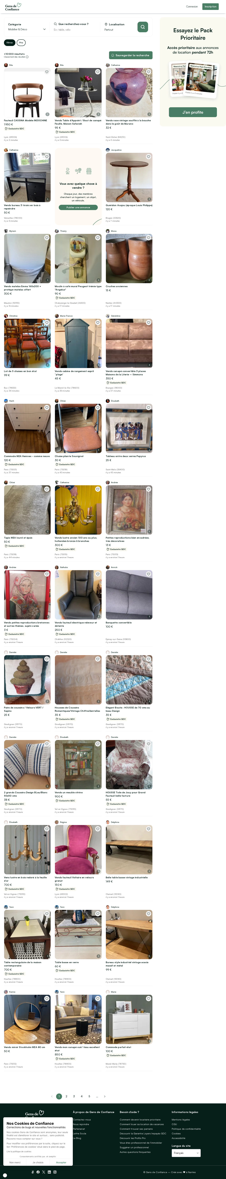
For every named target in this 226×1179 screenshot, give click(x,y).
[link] (105, 1096)
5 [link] (89, 1096)
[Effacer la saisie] (94, 29)
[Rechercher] (142, 27)
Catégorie (14, 24)
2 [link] (66, 1096)
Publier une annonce (78, 207)
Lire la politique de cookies (19, 1151)
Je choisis (38, 1162)
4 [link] (82, 1096)
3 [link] (74, 1096)
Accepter (61, 1162)
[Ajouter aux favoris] (46, 71)
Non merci (14, 1162)
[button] (5, 1175)
